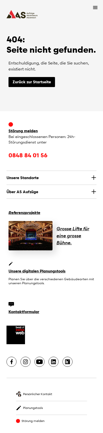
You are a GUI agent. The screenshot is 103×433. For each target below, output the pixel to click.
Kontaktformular (23, 311)
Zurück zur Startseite (31, 81)
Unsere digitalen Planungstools (37, 270)
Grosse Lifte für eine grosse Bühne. (72, 235)
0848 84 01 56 (28, 155)
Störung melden (23, 130)
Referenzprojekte (24, 212)
